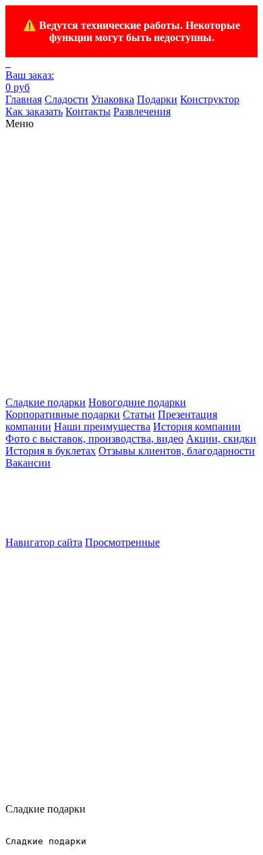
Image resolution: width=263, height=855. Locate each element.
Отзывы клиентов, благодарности (176, 450)
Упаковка (112, 99)
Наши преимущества (102, 426)
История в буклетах (50, 450)
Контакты (88, 111)
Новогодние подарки (137, 402)
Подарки (157, 99)
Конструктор (209, 99)
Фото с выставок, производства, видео (94, 438)
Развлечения (142, 111)
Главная (23, 99)
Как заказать (34, 111)
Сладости (66, 99)
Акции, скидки (221, 438)
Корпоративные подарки (62, 414)
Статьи (139, 414)
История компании (197, 426)
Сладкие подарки (45, 402)
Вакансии (28, 463)
